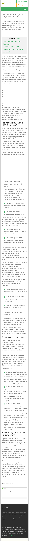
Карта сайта (12, 535)
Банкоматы (23, 1)
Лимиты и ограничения (11, 47)
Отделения (23, 5)
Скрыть (19, 38)
